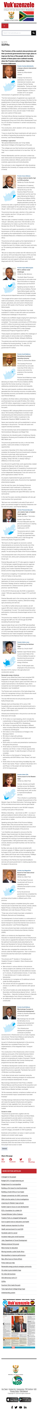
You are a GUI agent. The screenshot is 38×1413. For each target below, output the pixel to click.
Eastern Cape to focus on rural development (15, 1207)
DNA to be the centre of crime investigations (15, 1199)
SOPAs (3, 1281)
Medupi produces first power (10, 1244)
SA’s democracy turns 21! (9, 1278)
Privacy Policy (14, 1391)
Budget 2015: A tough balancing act (12, 1180)
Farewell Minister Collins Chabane (12, 1214)
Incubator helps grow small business (12, 1236)
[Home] (19, 11)
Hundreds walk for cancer (9, 1233)
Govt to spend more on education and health (15, 1222)
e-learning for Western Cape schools (12, 1203)
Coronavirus (20, 1389)
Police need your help (8, 1263)
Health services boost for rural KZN (12, 1229)
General (4, 1148)
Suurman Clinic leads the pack (10, 1285)
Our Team (5, 1389)
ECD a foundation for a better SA (11, 1210)
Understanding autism (8, 1293)
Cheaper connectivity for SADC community (14, 1195)
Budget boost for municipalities (11, 1184)
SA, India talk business (8, 1274)
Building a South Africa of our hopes (12, 1192)
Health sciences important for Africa (12, 1225)
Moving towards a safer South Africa (12, 1251)
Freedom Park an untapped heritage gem (14, 1218)
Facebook (12, 1162)
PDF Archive (29, 1389)
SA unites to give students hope (11, 1270)
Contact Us (12, 1389)
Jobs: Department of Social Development (14, 1240)
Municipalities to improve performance (13, 1255)
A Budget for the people (8, 1177)
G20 (35, 1389)
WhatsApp (31, 1162)
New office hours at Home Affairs (11, 1259)
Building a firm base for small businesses (14, 1188)
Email (3, 1162)
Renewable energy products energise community (16, 1266)
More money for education (9, 1248)
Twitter (22, 1162)
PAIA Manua (24, 1391)
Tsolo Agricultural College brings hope (13, 1289)
